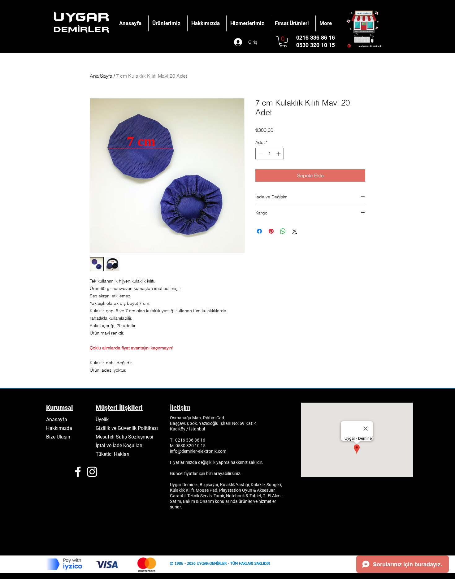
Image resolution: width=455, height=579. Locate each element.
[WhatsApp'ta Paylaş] (283, 231)
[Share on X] (294, 231)
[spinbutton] (269, 153)
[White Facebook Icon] (78, 472)
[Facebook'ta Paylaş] (259, 231)
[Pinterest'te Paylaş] (271, 231)
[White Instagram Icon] (92, 472)
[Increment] (279, 153)
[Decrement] (260, 153)
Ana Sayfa (101, 76)
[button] (283, 41)
